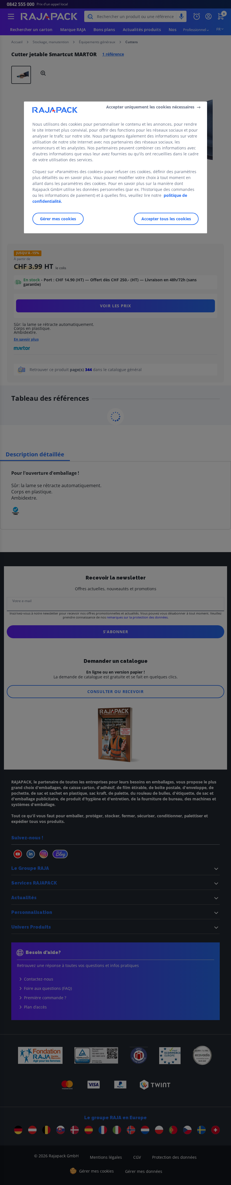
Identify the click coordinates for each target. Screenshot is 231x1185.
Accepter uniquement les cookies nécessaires (150, 107)
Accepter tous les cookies (166, 218)
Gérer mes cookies (58, 218)
